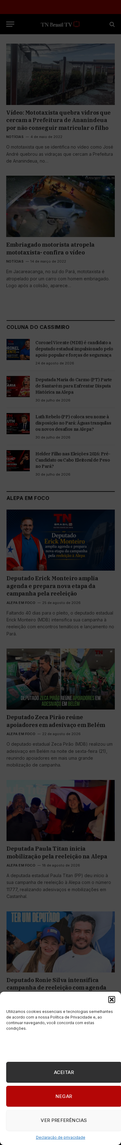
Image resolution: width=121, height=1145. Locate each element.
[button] (112, 999)
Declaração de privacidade (60, 1137)
